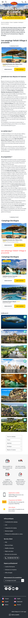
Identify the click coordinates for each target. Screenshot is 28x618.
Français (7, 598)
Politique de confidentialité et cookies (14, 534)
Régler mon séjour (9, 551)
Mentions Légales (9, 531)
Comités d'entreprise (10, 566)
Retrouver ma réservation (11, 554)
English (18, 598)
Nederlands (19, 601)
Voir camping (20, 69)
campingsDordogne (10, 257)
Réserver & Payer (9, 545)
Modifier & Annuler (9, 548)
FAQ (6, 542)
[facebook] (6, 588)
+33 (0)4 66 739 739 (12, 558)
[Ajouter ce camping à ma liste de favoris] (24, 49)
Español (6, 601)
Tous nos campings (11, 436)
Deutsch (19, 604)
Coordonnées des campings (11, 522)
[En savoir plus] (14, 336)
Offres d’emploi (8, 572)
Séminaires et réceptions (11, 569)
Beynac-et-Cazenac (11, 449)
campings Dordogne (10, 221)
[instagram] (16, 588)
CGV (6, 525)
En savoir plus (20, 340)
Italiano (6, 604)
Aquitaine (9, 443)
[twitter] (9, 588)
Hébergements (8, 69)
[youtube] (13, 588)
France (8, 439)
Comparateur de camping (11, 528)
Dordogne (9, 446)
